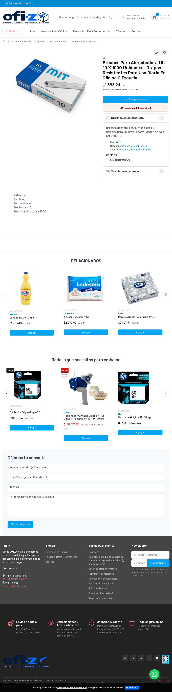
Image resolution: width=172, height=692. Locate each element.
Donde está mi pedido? (21, 3)
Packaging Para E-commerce (91, 31)
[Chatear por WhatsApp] (154, 674)
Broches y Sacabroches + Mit (135, 149)
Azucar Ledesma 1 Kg (76, 317)
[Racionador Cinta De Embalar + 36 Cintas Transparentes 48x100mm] (85, 387)
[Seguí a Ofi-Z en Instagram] (141, 658)
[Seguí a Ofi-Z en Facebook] (149, 658)
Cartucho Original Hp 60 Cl (25, 412)
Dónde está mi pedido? (101, 593)
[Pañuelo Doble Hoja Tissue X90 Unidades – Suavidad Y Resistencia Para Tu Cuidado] (140, 288)
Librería (41, 41)
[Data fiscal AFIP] (165, 659)
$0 (164, 17)
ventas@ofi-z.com (15, 586)
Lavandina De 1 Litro (22, 317)
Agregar (31, 332)
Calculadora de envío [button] (125, 171)
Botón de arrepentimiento (103, 569)
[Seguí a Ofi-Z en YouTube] (157, 658)
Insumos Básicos (58, 41)
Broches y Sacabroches (134, 146)
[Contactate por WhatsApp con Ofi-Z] (133, 658)
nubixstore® (163, 680)
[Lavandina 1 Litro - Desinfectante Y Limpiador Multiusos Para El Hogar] (31, 288)
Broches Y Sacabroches (84, 41)
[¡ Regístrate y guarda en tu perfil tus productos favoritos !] (164, 52)
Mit (119, 142)
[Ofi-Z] (26, 17)
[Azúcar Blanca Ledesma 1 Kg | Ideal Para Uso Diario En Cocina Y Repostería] (85, 288)
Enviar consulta (20, 524)
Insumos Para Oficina (54, 31)
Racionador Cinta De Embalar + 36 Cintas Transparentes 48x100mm (84, 417)
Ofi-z (66, 412)
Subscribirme (158, 563)
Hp (11, 409)
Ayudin (13, 314)
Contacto (137, 31)
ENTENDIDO (132, 687)
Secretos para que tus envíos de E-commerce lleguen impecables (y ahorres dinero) (107, 561)
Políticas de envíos (99, 588)
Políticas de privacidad (101, 583)
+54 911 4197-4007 (16, 579)
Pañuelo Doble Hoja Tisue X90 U (136, 317)
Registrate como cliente (102, 598)
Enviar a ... (14, 31)
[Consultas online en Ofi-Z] (125, 658)
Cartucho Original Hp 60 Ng (134, 417)
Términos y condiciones (101, 573)
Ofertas (120, 31)
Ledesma (69, 313)
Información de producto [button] (127, 118)
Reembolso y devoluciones (103, 578)
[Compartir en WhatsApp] (156, 52)
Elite (120, 313)
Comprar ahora (137, 99)
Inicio (31, 31)
